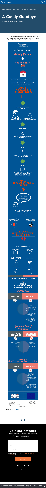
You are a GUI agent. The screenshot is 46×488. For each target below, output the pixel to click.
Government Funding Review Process (14, 474)
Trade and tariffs (24, 9)
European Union (16, 9)
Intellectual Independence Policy (36, 471)
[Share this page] (24, 420)
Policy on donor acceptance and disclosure (31, 474)
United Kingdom (32, 9)
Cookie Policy (13, 471)
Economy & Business (6, 9)
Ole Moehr (16, 409)
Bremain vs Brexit (6, 13)
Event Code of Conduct (30, 476)
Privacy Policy (27, 453)
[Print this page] (22, 420)
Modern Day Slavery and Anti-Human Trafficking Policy (14, 476)
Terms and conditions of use (23, 471)
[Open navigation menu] (44, 1)
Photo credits (39, 476)
